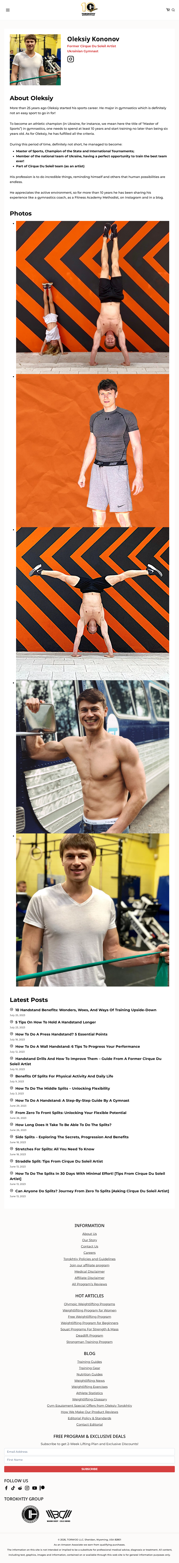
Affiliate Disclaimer (90, 1278)
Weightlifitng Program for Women (89, 1310)
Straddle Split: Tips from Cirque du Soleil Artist (59, 1161)
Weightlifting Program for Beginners (89, 1323)
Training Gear (89, 1368)
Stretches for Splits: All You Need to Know (54, 1149)
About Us (89, 1234)
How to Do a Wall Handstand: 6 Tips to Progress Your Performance (77, 1046)
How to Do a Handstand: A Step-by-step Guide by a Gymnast (72, 1100)
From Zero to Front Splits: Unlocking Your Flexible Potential (70, 1113)
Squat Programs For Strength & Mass (89, 1329)
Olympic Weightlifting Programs (89, 1304)
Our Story (89, 1240)
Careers (90, 1252)
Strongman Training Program (89, 1342)
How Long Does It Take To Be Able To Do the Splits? (63, 1125)
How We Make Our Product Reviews (89, 1412)
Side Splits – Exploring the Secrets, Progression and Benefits (72, 1137)
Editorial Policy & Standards (89, 1418)
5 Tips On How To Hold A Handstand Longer (55, 1022)
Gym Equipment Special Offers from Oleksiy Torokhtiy (89, 1406)
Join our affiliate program (89, 1265)
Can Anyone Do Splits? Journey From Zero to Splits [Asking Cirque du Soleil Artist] (92, 1191)
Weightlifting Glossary (89, 1399)
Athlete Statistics (89, 1393)
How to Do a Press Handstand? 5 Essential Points (61, 1034)
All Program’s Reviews (89, 1284)
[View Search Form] (173, 10)
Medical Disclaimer (89, 1271)
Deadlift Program (89, 1335)
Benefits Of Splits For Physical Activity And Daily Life (64, 1076)
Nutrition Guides (90, 1374)
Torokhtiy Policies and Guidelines (89, 1259)
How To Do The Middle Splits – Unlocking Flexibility (62, 1088)
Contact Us (89, 1246)
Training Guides (89, 1362)
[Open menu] (8, 10)
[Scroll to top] (170, 1549)
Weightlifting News (89, 1380)
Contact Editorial (89, 1424)
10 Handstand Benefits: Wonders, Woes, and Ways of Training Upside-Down (85, 1010)
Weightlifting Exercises (89, 1387)
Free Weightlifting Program (89, 1316)
